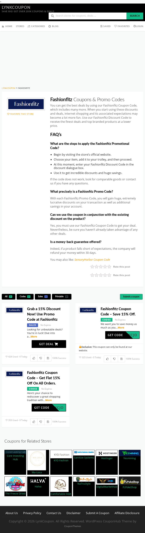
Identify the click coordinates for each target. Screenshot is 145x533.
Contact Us (54, 513)
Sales (42, 296)
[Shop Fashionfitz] (26, 104)
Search (135, 16)
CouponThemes (72, 526)
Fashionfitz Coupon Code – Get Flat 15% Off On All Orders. (43, 378)
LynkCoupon (16, 8)
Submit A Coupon (97, 513)
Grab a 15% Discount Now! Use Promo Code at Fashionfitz (44, 314)
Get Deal (47, 344)
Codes (24, 296)
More (34, 336)
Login (139, 26)
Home (8, 26)
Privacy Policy (32, 513)
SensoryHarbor (84, 260)
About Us (11, 513)
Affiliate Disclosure (127, 513)
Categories (38, 26)
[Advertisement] (72, 57)
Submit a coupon (131, 297)
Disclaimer (73, 513)
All (8, 296)
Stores (20, 26)
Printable (61, 296)
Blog (55, 26)
